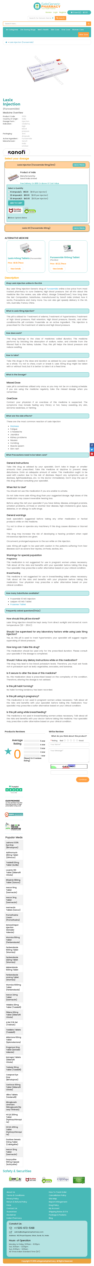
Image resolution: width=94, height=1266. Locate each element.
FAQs (9, 1205)
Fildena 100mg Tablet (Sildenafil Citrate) (13, 1014)
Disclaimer (11, 1215)
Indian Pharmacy (14, 1218)
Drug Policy (54, 1205)
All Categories (12, 30)
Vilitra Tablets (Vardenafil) (12, 1095)
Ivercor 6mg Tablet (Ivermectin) (11, 890)
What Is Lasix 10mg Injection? (20, 311)
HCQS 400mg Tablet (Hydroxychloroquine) (14, 1131)
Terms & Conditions (15, 1195)
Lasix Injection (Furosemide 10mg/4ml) (36, 165)
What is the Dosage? (16, 375)
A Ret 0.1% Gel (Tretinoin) (12, 1023)
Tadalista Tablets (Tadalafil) (13, 1031)
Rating (54, 740)
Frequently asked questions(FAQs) (23, 611)
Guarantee (12, 1211)
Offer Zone (83, 35)
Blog (51, 1218)
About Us (11, 1192)
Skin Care (55, 30)
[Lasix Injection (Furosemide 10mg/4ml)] (13, 177)
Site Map (53, 1198)
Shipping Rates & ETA (58, 1211)
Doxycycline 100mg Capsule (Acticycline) (12, 1162)
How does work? (14, 333)
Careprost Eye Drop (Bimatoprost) (12, 1077)
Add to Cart (16, 203)
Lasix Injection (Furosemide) (22, 42)
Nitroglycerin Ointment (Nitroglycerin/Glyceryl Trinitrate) (13, 1106)
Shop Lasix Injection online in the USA (24, 283)
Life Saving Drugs (28, 30)
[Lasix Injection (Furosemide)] (48, 70)
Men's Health (43, 30)
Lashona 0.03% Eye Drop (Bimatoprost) (12, 845)
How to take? (12, 355)
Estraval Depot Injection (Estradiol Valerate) (12, 929)
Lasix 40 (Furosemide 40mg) (36, 228)
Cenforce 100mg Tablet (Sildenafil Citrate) (13, 1087)
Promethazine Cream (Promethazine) (13, 917)
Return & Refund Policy (17, 1201)
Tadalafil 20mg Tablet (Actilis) (12, 863)
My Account (54, 1208)
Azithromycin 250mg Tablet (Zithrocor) (12, 855)
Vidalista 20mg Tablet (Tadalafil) (13, 1006)
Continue (83, 779)
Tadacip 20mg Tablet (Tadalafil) (13, 1068)
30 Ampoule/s (16, 198)
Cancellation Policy (57, 1195)
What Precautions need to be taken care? (26, 455)
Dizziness (14, 426)
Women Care (78, 30)
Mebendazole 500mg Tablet (12, 968)
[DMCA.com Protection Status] (15, 1178)
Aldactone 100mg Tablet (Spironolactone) (13, 1039)
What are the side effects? (19, 416)
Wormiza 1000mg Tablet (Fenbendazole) (13, 987)
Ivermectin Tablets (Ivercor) (13, 908)
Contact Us (12, 1208)
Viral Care (65, 30)
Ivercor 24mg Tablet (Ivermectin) (12, 997)
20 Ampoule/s (16, 195)
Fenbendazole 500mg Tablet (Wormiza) (12, 950)
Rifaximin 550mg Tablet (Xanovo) (13, 881)
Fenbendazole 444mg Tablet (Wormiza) (12, 977)
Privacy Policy (13, 1198)
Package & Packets (57, 1215)
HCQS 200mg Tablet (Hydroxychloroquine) (14, 1118)
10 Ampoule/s (16, 192)
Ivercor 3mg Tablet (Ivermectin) (11, 900)
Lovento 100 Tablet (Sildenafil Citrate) (13, 872)
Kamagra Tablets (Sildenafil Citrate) (13, 1059)
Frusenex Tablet (18, 604)
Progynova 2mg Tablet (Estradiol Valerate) (13, 1049)
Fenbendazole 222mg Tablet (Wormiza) (12, 960)
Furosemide (52, 288)
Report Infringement (58, 1201)
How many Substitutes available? (22, 593)
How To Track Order (58, 1192)
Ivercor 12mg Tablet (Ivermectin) (11, 1152)
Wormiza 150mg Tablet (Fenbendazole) (13, 940)
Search (61, 18)
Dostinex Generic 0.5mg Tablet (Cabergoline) (13, 1142)
